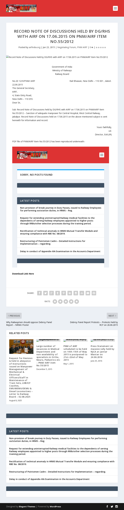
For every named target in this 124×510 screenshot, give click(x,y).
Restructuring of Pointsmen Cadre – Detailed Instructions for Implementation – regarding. (57, 471)
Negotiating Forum (66, 47)
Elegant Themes (27, 506)
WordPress (55, 506)
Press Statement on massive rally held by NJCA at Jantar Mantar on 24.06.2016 (102, 352)
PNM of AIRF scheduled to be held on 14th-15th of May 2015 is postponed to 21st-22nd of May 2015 (75, 353)
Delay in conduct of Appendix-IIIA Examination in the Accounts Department (49, 479)
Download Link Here (23, 273)
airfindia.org (34, 47)
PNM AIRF (82, 47)
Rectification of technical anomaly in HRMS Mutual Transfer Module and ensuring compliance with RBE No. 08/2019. (61, 463)
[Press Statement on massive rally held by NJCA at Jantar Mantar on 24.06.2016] (103, 340)
